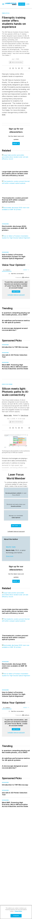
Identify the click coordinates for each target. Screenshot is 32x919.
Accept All (16, 915)
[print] (29, 68)
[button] (3, 4)
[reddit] (19, 68)
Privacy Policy (18, 911)
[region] (16, 273)
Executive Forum (7, 384)
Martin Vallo (8, 415)
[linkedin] (13, 68)
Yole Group (24, 415)
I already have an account (16, 295)
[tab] (6, 270)
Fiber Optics (5, 13)
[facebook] (10, 68)
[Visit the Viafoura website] (25, 277)
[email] (22, 68)
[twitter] (16, 68)
